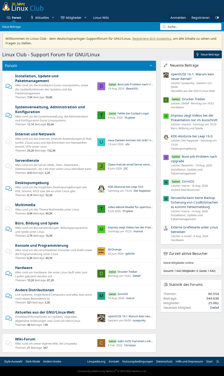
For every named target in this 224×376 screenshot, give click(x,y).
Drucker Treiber (123, 272)
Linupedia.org (96, 361)
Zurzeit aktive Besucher (188, 253)
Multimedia (25, 204)
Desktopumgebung (32, 182)
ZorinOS (118, 294)
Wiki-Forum (25, 339)
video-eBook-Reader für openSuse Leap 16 (135, 207)
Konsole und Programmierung (41, 245)
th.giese (130, 117)
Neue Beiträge (11, 27)
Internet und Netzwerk (35, 134)
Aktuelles (42, 17)
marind (138, 231)
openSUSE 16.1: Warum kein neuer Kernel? (135, 316)
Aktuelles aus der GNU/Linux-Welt (45, 312)
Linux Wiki (101, 17)
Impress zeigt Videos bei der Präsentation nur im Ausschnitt (147, 227)
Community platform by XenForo (112, 371)
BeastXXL (132, 88)
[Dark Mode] (217, 17)
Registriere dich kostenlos (151, 38)
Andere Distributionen (34, 290)
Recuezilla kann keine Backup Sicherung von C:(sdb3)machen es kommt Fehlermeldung (194, 202)
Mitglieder (73, 17)
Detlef (136, 276)
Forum (11, 65)
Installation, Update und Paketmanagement (36, 78)
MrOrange (114, 249)
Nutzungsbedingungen (137, 361)
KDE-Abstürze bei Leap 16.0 (125, 187)
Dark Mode (33, 361)
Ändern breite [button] (52, 361)
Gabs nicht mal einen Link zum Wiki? (136, 341)
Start (209, 361)
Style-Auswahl (13, 361)
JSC (126, 168)
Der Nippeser (142, 191)
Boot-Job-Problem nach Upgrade (134, 84)
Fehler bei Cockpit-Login (129, 113)
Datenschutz (164, 361)
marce (130, 298)
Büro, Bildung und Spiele (36, 223)
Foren (16, 17)
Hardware (23, 267)
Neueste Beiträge (184, 65)
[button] (52, 17)
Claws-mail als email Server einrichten (132, 164)
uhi (127, 144)
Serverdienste (27, 160)
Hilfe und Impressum (189, 361)
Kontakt (114, 361)
